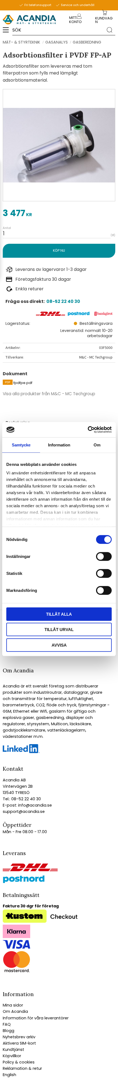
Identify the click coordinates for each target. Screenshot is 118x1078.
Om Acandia (15, 1011)
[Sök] (109, 29)
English (9, 1074)
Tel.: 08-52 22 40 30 (22, 799)
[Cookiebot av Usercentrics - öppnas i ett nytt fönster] (88, 429)
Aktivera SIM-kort (19, 1043)
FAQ (7, 1024)
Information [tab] (59, 444)
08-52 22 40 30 (63, 301)
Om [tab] (97, 444)
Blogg (8, 1030)
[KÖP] (59, 251)
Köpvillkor (12, 1056)
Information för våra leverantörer (36, 1018)
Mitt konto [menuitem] (75, 19)
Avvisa (59, 645)
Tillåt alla (59, 614)
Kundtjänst (13, 1049)
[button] (7, 32)
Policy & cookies (19, 1062)
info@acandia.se (34, 805)
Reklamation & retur (22, 1068)
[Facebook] (21, 752)
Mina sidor (13, 1005)
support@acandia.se (24, 811)
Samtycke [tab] (21, 444)
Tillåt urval (59, 629)
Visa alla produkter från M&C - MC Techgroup (49, 394)
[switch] (104, 556)
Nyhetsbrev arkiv (19, 1037)
